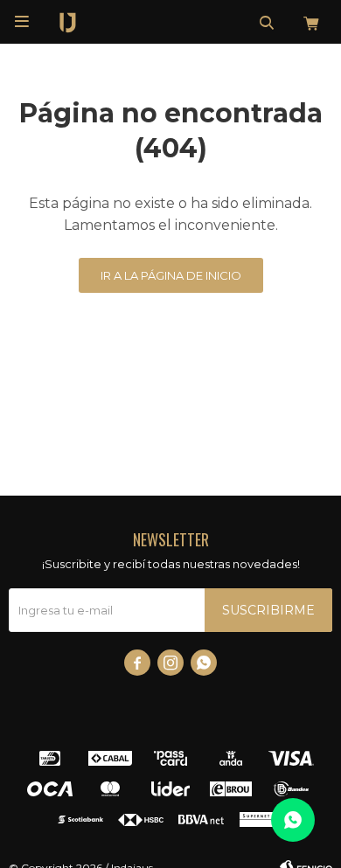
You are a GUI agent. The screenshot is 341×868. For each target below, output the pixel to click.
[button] (267, 22)
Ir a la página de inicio (171, 275)
